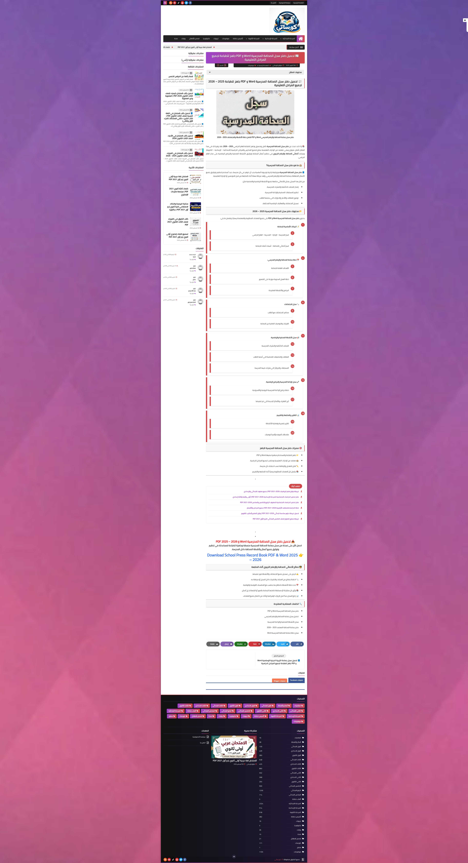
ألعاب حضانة (191, 710)
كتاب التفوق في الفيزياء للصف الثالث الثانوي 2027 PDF (177, 222)
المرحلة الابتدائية (289, 38)
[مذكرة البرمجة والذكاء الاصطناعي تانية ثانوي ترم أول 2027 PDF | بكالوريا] (195, 206)
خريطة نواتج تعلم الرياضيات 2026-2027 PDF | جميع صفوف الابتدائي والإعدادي (271, 491)
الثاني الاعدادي (278, 710)
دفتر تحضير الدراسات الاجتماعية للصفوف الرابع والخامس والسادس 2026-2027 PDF (269, 502)
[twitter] (186, 3)
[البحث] (165, 3)
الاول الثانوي (234, 705)
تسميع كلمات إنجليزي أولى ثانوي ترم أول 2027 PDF (177, 235)
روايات (183, 38)
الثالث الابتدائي (218, 705)
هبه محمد (192, 254)
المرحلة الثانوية (253, 38)
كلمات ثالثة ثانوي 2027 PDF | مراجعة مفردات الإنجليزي (238, 47)
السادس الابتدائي (209, 710)
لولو (194, 266)
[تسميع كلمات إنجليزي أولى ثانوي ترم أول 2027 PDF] (195, 236)
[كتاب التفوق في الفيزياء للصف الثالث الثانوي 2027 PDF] (195, 221)
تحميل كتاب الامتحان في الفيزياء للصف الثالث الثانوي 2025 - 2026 (179, 154)
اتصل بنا (273, 2)
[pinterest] (174, 3)
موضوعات (225, 38)
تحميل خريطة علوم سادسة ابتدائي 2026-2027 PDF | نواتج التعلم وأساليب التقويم (270, 513)
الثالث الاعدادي (200, 705)
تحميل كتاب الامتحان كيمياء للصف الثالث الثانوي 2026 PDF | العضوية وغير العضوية (179, 95)
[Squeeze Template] (303, 859)
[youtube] (182, 3)
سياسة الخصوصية (284, 2)
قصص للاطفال (197, 716)
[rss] (170, 3)
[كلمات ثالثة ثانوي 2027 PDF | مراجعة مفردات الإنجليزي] (195, 191)
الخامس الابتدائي (244, 710)
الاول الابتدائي (266, 705)
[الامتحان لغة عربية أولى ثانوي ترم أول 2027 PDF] (195, 179)
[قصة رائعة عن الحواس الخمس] (199, 76)
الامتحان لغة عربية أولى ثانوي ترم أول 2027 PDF (283, 47)
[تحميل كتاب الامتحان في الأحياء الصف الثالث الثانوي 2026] (199, 135)
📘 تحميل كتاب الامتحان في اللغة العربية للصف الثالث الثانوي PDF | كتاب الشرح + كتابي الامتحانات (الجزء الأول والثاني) (178, 117)
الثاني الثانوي (261, 710)
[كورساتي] (287, 20)
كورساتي (277, 859)
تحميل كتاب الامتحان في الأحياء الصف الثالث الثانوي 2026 (180, 137)
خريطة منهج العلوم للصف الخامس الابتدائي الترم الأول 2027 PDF (276, 518)
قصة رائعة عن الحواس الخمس (181, 76)
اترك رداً (192, 259)
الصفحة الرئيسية (298, 2)
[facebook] (190, 3)
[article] (232, 658)
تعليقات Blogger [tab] (279, 681)
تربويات (215, 38)
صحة (176, 38)
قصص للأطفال (194, 38)
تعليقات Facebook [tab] (296, 680)
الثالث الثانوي (184, 705)
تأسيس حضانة (238, 38)
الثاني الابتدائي (295, 710)
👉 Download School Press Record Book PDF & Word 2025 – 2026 (255, 557)
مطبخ (171, 716)
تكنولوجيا (206, 38)
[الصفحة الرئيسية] (301, 38)
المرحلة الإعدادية (271, 38)
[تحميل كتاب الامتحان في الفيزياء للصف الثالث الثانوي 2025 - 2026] (199, 152)
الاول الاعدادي (250, 705)
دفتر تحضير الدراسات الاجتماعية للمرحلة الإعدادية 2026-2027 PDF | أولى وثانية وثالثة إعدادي (266, 496)
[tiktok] (178, 3)
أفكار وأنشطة (283, 705)
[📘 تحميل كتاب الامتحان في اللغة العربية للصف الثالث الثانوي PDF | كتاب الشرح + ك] (199, 112)
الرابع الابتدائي (226, 710)
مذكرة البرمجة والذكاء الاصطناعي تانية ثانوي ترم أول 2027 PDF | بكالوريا (185, 47)
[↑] (234, 856)
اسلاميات (297, 705)
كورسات (182, 716)
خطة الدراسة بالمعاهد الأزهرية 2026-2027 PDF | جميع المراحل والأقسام (273, 507)
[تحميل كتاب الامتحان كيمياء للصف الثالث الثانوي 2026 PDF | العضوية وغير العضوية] (199, 93)
